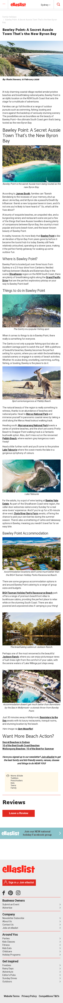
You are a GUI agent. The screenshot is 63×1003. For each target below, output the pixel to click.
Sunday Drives (9, 978)
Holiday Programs (11, 954)
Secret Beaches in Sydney (16, 742)
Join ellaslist (48, 757)
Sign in (12, 882)
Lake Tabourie (9, 450)
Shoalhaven (15, 274)
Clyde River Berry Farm (26, 513)
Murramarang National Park (33, 425)
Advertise (7, 907)
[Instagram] (18, 894)
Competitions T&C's (49, 996)
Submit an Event (10, 904)
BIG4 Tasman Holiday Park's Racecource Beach (27, 593)
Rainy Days (8, 968)
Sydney (45, 5)
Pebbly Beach (9, 438)
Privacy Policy (29, 996)
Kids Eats (7, 948)
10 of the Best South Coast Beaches (21, 745)
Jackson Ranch (10, 656)
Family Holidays (9, 17)
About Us (7, 921)
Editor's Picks (9, 975)
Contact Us (8, 924)
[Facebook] (4, 894)
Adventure (7, 971)
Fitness (6, 945)
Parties (6, 938)
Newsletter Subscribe (13, 918)
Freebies (6, 965)
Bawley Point (47, 236)
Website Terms (12, 996)
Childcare (7, 951)
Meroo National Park (37, 414)
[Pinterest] (11, 894)
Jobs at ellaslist (10, 928)
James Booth (23, 193)
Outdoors (7, 981)
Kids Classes (8, 941)
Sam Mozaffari (25, 728)
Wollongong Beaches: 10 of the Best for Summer (28, 748)
